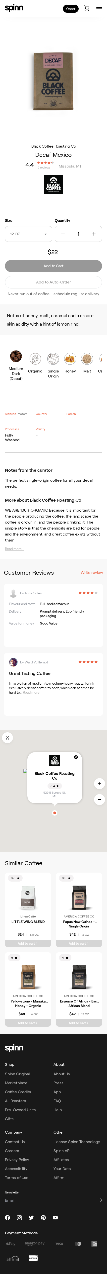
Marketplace (16, 1083)
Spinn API (62, 1151)
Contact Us (15, 1142)
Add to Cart (53, 266)
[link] (14, 8)
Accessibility (16, 1169)
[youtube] (55, 1217)
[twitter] (31, 1217)
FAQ (57, 1101)
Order (70, 9)
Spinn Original (17, 1074)
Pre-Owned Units (20, 1110)
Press (58, 1083)
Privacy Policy (17, 1160)
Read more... (14, 549)
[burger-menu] (99, 8)
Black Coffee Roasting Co (53, 146)
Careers (12, 1151)
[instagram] (19, 1217)
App (57, 1092)
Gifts (9, 1119)
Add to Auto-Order (53, 282)
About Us (62, 1074)
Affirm (59, 1178)
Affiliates (61, 1160)
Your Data (62, 1169)
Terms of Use (16, 1178)
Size (8, 220)
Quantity (62, 220)
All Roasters (15, 1101)
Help (58, 1110)
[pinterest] (43, 1217)
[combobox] (20, 234)
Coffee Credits (18, 1092)
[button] (63, 234)
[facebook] (7, 1217)
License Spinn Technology (77, 1142)
